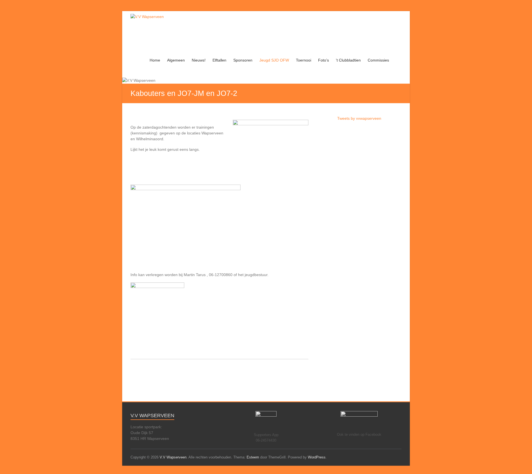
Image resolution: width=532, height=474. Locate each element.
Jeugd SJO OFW (274, 60)
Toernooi (303, 60)
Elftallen (219, 60)
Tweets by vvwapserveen (359, 118)
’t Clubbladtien (348, 60)
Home (155, 60)
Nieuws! (199, 60)
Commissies (378, 60)
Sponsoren (242, 60)
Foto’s (323, 60)
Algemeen (176, 60)
